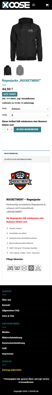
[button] (33, 4)
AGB (4, 348)
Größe (4, 115)
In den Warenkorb (27, 129)
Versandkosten (28, 98)
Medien (6, 332)
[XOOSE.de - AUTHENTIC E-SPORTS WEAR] (16, 4)
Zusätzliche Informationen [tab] (17, 159)
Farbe (4, 108)
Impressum (7, 353)
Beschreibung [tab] (11, 153)
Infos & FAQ (8, 316)
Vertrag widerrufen (11, 370)
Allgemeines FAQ (10, 310)
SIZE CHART (9, 94)
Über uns (6, 299)
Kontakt (6, 305)
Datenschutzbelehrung (13, 343)
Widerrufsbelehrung (12, 337)
